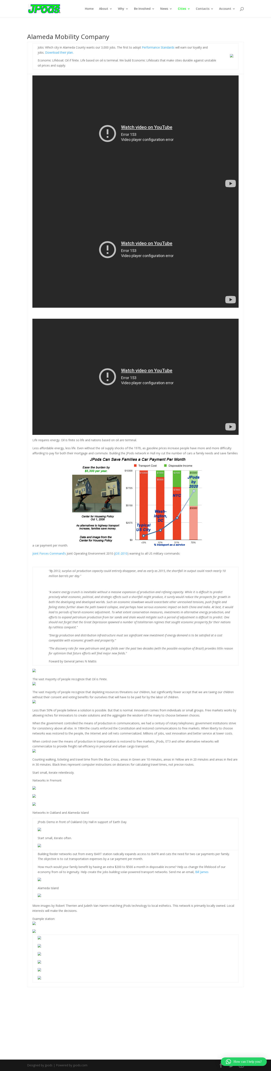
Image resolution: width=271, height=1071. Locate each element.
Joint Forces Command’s (49, 553)
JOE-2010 (121, 553)
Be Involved (142, 9)
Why (121, 9)
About (103, 9)
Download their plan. (59, 52)
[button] (244, 1061)
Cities (182, 9)
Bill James (202, 872)
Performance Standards (158, 47)
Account (225, 9)
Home (89, 9)
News (164, 9)
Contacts (202, 9)
